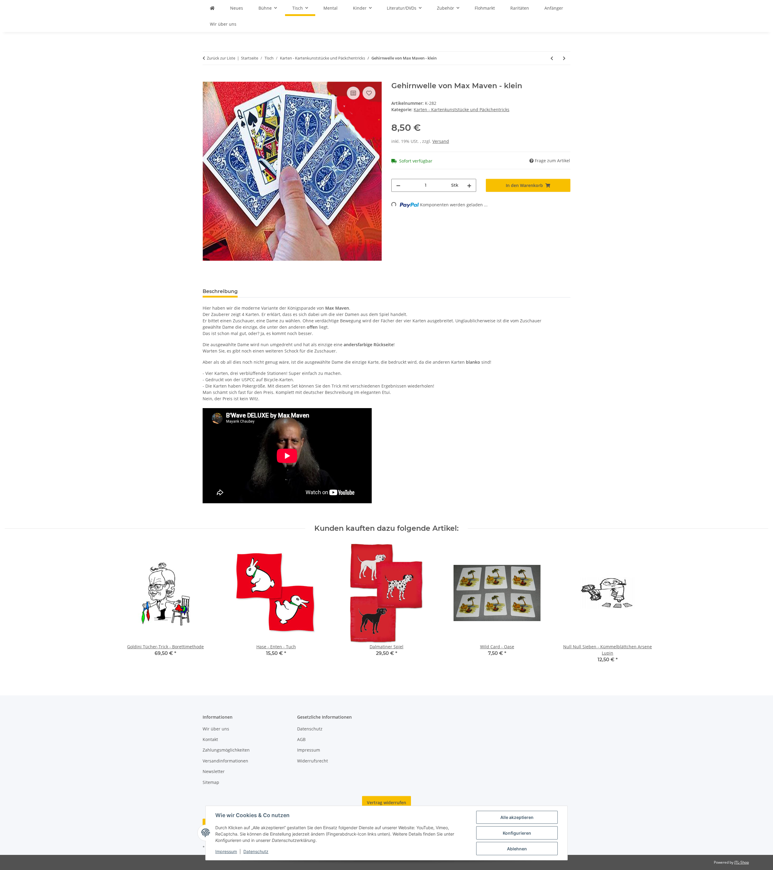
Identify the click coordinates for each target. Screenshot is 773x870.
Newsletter (214, 771)
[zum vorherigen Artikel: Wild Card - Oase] (552, 58)
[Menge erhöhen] (469, 185)
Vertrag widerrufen (386, 802)
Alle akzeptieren (517, 817)
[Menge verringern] (398, 185)
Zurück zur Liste (221, 58)
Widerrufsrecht (312, 761)
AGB (301, 739)
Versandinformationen (225, 761)
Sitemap (211, 782)
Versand (440, 141)
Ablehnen (517, 848)
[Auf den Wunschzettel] (369, 93)
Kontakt (210, 739)
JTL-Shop (741, 862)
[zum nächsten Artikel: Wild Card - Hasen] (564, 58)
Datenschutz (255, 851)
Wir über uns (223, 24)
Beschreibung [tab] (220, 291)
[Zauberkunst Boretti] (212, 8)
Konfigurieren (517, 833)
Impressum (226, 851)
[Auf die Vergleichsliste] (353, 93)
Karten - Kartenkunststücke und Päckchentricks (461, 109)
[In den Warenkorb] (207, 78)
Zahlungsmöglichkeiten (226, 750)
